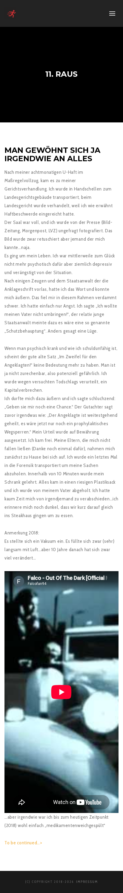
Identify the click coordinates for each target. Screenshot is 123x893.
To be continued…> (23, 843)
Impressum (86, 882)
